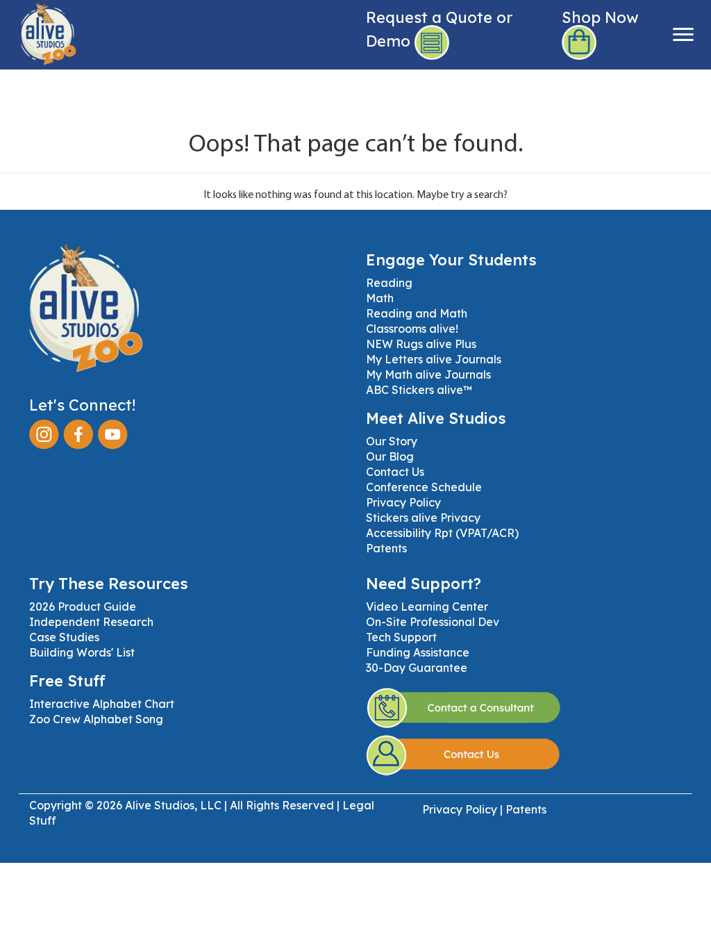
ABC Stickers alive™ (419, 390)
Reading (389, 283)
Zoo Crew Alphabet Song (96, 719)
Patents (386, 548)
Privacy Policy (403, 502)
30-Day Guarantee (416, 668)
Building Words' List (82, 652)
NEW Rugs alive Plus (421, 344)
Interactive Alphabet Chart (101, 704)
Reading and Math (416, 313)
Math (380, 298)
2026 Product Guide (82, 606)
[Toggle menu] (683, 34)
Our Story (391, 441)
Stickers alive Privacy (423, 518)
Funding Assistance (417, 652)
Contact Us (395, 472)
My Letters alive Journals (433, 359)
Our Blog (390, 456)
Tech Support (401, 637)
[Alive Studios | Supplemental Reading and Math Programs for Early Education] (38, 31)
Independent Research (91, 622)
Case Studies (64, 637)
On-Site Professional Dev (432, 622)
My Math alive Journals (428, 374)
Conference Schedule (424, 487)
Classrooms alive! (412, 329)
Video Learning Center (427, 606)
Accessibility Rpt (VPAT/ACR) (442, 533)
